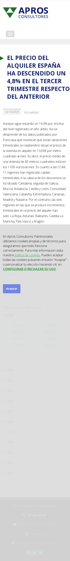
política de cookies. (27, 255)
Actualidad (31, 112)
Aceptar (11, 288)
